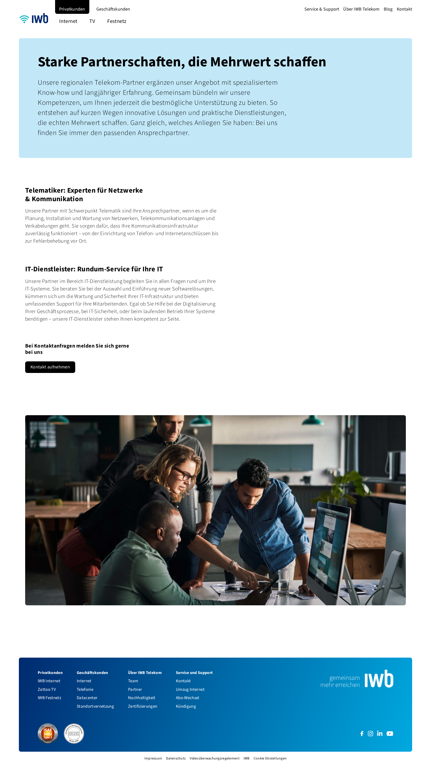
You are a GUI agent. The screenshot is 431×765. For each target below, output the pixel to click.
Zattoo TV (47, 689)
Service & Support (321, 9)
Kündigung (186, 706)
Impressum (153, 758)
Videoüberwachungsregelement (215, 758)
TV (92, 21)
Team (133, 681)
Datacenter (87, 697)
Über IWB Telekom (361, 9)
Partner (135, 689)
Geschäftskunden (113, 9)
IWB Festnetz (49, 697)
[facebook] (362, 734)
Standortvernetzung (95, 706)
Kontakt (404, 9)
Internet (68, 21)
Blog (388, 9)
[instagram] (370, 734)
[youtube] (389, 734)
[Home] (35, 19)
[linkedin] (379, 734)
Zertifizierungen (142, 706)
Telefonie (85, 689)
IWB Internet (49, 681)
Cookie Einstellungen (270, 758)
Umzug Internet (190, 689)
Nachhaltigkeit (141, 697)
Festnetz (116, 21)
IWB (247, 758)
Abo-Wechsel (187, 697)
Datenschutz (176, 758)
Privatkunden (72, 9)
